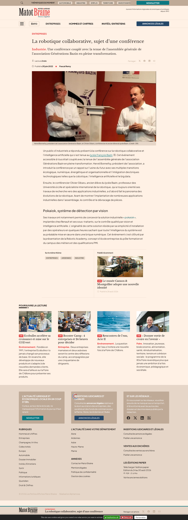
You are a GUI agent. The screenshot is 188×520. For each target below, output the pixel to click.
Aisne (73, 433)
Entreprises (53, 23)
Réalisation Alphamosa (69, 494)
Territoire (108, 3)
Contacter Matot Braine (82, 463)
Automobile (65, 3)
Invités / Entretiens (113, 23)
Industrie (80, 3)
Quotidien (23, 481)
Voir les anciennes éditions (135, 477)
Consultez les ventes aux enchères (139, 450)
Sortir (21, 468)
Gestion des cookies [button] (80, 476)
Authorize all (112, 517)
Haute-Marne (77, 446)
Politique (23, 472)
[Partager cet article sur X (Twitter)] (139, 61)
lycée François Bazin (101, 154)
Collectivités (25, 446)
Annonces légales (89, 418)
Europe (22, 451)
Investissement (125, 3)
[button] (22, 23)
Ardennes (66, 258)
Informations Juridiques (29, 476)
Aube (73, 442)
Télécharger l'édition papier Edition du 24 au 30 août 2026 (137, 470)
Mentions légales (79, 467)
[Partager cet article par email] (154, 61)
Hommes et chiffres (81, 23)
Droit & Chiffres (26, 485)
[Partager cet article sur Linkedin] (149, 61)
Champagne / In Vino (28, 442)
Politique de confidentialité (83, 472)
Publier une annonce (132, 438)
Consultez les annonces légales (137, 433)
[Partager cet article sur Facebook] (144, 61)
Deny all (127, 517)
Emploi (94, 3)
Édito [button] (34, 24)
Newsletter (153, 3)
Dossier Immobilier (27, 459)
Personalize (141, 517)
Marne (74, 451)
